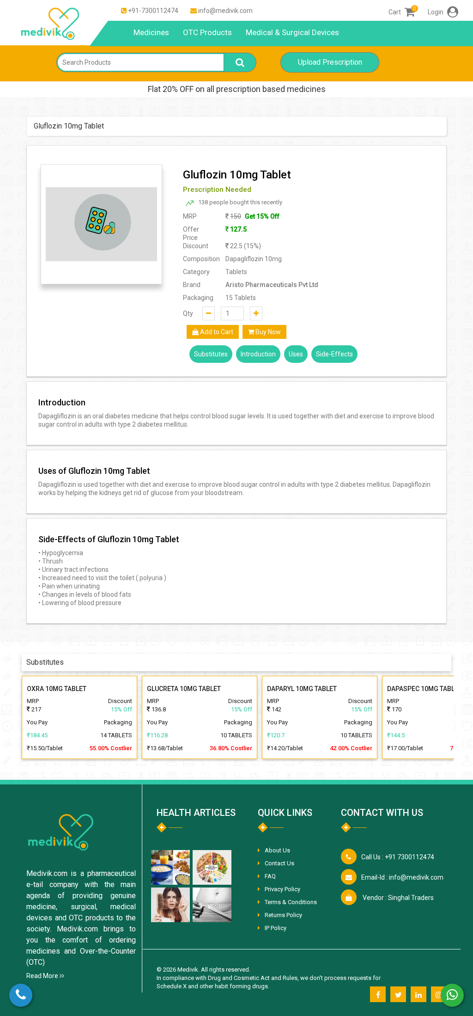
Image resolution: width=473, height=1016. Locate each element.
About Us (277, 850)
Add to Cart (216, 332)
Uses (296, 354)
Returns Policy (283, 915)
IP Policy (275, 927)
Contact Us (279, 863)
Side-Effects (334, 354)
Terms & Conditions (291, 902)
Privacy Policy (282, 889)
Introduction (258, 354)
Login (436, 12)
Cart (401, 12)
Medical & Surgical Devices (292, 32)
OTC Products (207, 32)
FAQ (270, 876)
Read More (43, 975)
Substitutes (211, 354)
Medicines (151, 32)
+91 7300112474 (397, 857)
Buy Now (267, 332)
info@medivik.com (225, 10)
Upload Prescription (330, 62)
